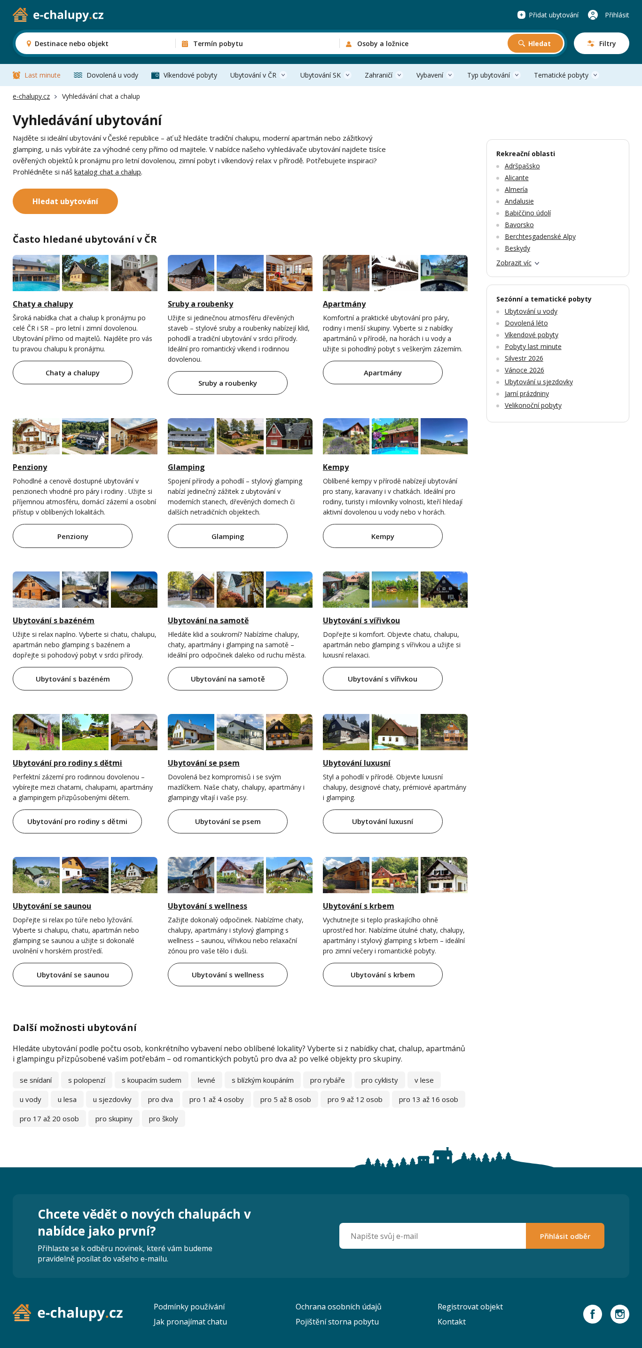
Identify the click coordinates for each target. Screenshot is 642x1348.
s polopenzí (86, 1080)
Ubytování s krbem (358, 906)
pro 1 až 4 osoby (216, 1099)
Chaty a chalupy (43, 304)
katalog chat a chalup (107, 171)
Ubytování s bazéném (53, 620)
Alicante (517, 177)
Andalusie (519, 201)
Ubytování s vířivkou (361, 620)
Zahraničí (378, 75)
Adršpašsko (522, 165)
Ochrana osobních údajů (339, 1306)
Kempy (336, 467)
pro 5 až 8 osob (285, 1099)
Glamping (186, 467)
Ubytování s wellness (207, 906)
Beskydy (517, 248)
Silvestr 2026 (524, 358)
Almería (516, 189)
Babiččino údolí (528, 212)
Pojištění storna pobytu (337, 1321)
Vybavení (429, 75)
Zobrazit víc (514, 262)
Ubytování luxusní (357, 763)
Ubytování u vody (531, 311)
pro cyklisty (379, 1080)
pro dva (160, 1099)
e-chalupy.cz (31, 96)
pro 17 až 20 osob (49, 1118)
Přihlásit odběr (565, 1236)
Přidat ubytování (554, 14)
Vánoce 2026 (524, 369)
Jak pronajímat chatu (190, 1321)
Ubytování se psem (204, 763)
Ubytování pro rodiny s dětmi (67, 763)
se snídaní (36, 1080)
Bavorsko (519, 224)
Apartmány (344, 304)
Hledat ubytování (65, 201)
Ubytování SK (320, 75)
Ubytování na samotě (208, 620)
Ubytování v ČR (253, 75)
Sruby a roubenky (200, 304)
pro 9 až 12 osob (355, 1099)
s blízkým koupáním (263, 1080)
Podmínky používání (189, 1306)
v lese (424, 1080)
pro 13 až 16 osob (428, 1099)
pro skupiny (114, 1118)
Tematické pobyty (561, 75)
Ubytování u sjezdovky (539, 381)
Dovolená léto (526, 322)
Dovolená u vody (112, 75)
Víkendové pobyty (190, 75)
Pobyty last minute (533, 346)
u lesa (67, 1099)
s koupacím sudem (151, 1080)
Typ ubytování (488, 75)
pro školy (163, 1118)
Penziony (30, 467)
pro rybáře (327, 1080)
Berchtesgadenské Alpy (540, 236)
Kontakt (452, 1321)
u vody (30, 1099)
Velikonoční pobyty (533, 405)
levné (206, 1080)
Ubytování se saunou (52, 906)
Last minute (42, 75)
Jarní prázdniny (527, 393)
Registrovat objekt (470, 1306)
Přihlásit (617, 14)
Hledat (539, 43)
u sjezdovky (112, 1099)
